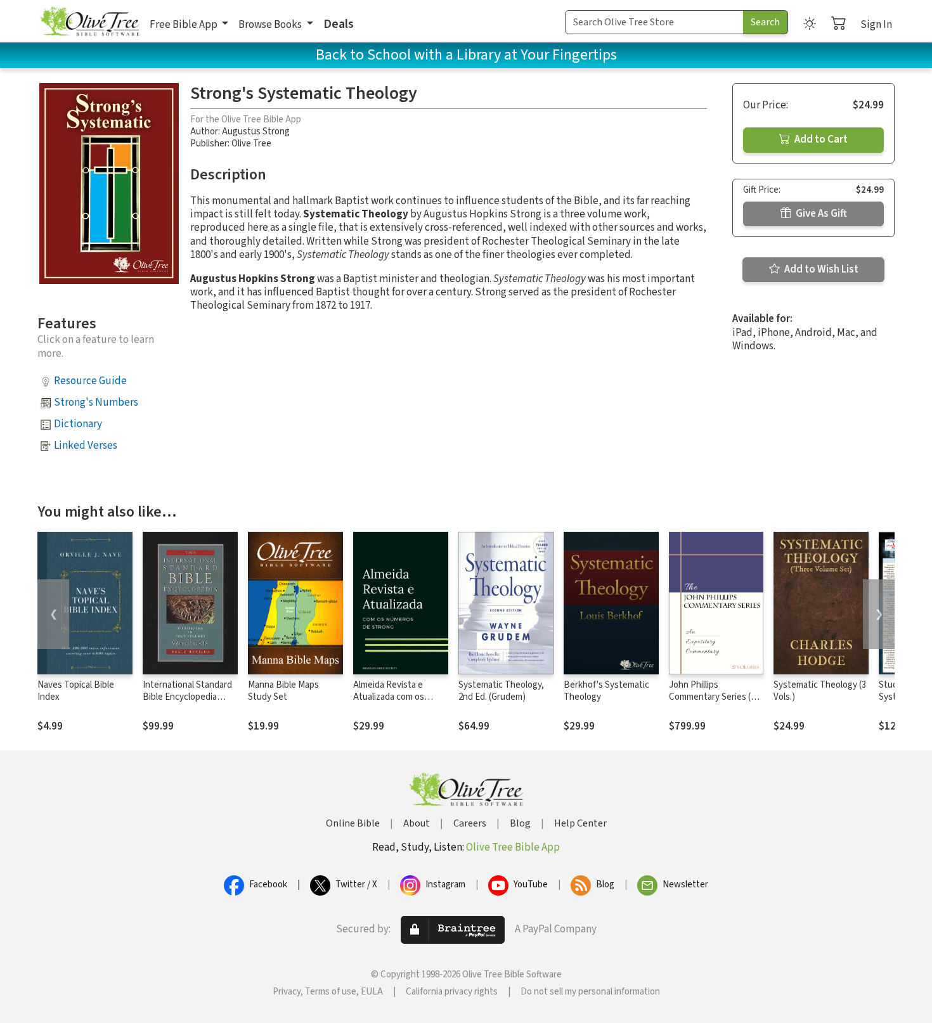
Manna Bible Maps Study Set (283, 691)
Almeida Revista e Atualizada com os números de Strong (391, 697)
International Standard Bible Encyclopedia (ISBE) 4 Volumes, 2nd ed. (187, 703)
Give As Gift (820, 213)
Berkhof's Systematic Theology (606, 691)
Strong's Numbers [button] (96, 402)
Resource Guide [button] (90, 381)
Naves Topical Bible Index (75, 691)
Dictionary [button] (78, 424)
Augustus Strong (256, 131)
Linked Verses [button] (85, 445)
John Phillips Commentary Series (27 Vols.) (714, 697)
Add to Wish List (820, 269)
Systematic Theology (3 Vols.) (819, 691)
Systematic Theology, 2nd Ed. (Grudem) (501, 691)
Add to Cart (820, 139)
